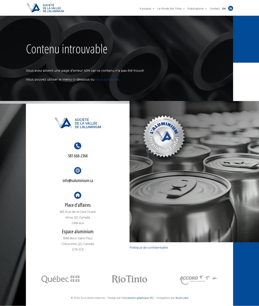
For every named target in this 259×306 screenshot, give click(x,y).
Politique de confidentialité (149, 247)
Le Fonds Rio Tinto (169, 8)
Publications (196, 8)
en (224, 8)
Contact (215, 8)
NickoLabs (181, 297)
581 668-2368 (78, 156)
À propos (145, 8)
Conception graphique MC (138, 297)
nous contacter (107, 79)
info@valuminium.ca (78, 180)
